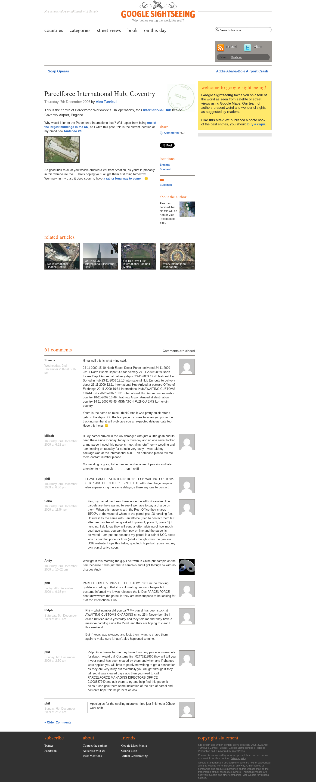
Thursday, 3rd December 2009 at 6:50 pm (60, 485)
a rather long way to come (122, 178)
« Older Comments (57, 722)
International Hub (157, 110)
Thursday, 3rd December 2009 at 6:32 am (60, 442)
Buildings (166, 184)
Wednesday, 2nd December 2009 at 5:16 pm (60, 369)
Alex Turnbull (106, 102)
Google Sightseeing (152, 11)
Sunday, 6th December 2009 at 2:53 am (59, 710)
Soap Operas (58, 71)
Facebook (236, 57)
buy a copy (256, 124)
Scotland (165, 169)
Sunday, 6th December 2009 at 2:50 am (59, 658)
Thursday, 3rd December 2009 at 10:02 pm (60, 567)
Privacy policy (238, 758)
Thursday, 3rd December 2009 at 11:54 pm (60, 507)
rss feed (231, 46)
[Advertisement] (98, 82)
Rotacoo (260, 747)
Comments (171, 132)
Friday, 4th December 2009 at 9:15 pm (58, 589)
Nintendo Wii (73, 131)
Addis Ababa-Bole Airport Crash (242, 71)
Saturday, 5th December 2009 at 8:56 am (60, 617)
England (165, 164)
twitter (257, 46)
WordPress (238, 751)
